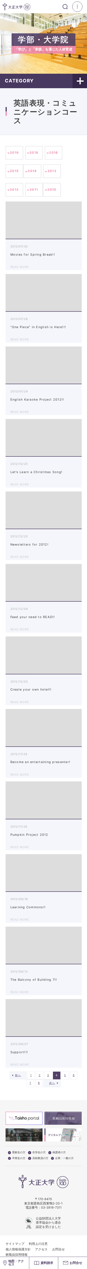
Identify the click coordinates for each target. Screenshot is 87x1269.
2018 (33, 152)
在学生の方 (39, 1152)
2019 (14, 152)
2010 (51, 189)
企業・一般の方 (64, 1158)
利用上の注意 (38, 1244)
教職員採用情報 (17, 1254)
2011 (34, 189)
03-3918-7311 (51, 1207)
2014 (32, 171)
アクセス (41, 1249)
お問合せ (58, 1249)
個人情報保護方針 (18, 1249)
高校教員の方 (40, 1158)
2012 (14, 189)
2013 (52, 171)
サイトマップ (15, 1244)
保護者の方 (59, 1152)
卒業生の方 (18, 1158)
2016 (53, 152)
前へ (18, 1075)
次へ (52, 1083)
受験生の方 (18, 1152)
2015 (14, 171)
